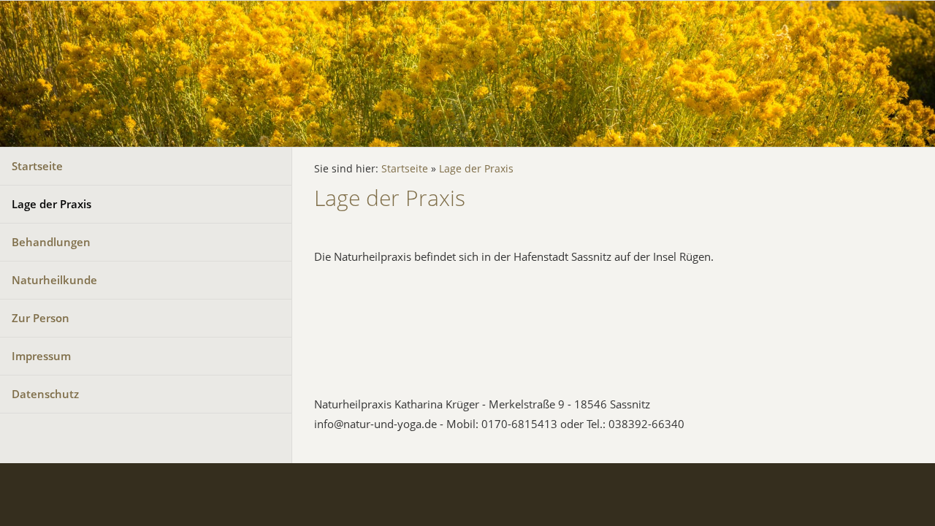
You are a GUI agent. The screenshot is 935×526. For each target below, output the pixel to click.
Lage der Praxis (51, 204)
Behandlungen (51, 242)
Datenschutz (45, 393)
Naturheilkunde (54, 279)
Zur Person (40, 317)
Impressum (41, 355)
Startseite (37, 166)
